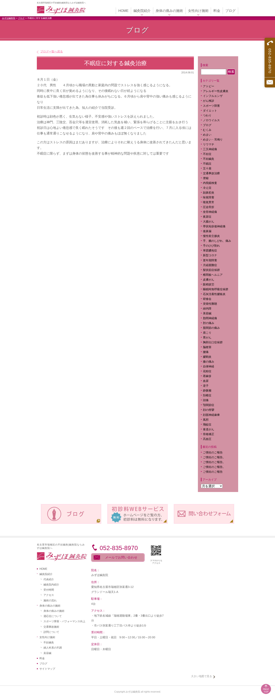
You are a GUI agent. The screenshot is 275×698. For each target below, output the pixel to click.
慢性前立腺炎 (211, 236)
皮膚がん (208, 279)
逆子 (206, 385)
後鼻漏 (207, 231)
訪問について (51, 631)
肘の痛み (208, 323)
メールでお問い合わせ (121, 557)
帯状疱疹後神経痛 (214, 226)
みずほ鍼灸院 (8, 18)
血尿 (206, 380)
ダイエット (210, 110)
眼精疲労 (208, 284)
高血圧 (207, 439)
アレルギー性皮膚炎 (215, 91)
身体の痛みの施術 (53, 610)
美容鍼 (207, 313)
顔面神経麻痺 (211, 414)
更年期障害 (210, 260)
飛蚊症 (207, 424)
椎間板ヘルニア (213, 274)
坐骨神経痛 (210, 211)
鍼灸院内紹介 (51, 584)
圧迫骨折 (208, 207)
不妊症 (207, 154)
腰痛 (206, 352)
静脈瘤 (207, 390)
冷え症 (207, 187)
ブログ (21, 18)
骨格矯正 (208, 434)
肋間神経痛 (210, 318)
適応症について (52, 616)
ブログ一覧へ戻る (51, 51)
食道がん (208, 429)
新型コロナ (210, 255)
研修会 (207, 298)
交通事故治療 (211, 173)
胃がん (207, 337)
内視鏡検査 (210, 182)
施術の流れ (50, 600)
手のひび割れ (211, 245)
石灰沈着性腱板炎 (214, 294)
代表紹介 (48, 579)
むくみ (207, 129)
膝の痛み (208, 361)
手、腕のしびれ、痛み (217, 240)
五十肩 (207, 168)
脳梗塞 (207, 347)
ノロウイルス (211, 120)
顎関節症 (208, 405)
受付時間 (48, 589)
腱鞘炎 (207, 356)
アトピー (208, 86)
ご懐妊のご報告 (213, 452)
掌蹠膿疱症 (210, 250)
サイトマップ (47, 668)
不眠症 (207, 163)
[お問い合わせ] (270, 82)
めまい (207, 134)
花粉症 (207, 371)
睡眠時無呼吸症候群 (215, 289)
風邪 (206, 419)
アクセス (48, 595)
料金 (42, 658)
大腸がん (208, 221)
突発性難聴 (210, 303)
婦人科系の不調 (52, 647)
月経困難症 (210, 265)
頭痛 (206, 400)
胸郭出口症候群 (213, 342)
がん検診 (208, 100)
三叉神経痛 (210, 149)
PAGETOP (266, 690)
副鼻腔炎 (208, 192)
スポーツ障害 (211, 105)
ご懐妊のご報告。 (214, 457)
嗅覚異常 (208, 202)
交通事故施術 (51, 626)
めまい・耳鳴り (213, 139)
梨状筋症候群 (211, 270)
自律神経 (208, 366)
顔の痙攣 (208, 409)
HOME (43, 568)
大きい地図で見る (201, 676)
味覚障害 (208, 197)
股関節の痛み (211, 327)
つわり (207, 115)
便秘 (206, 178)
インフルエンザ (213, 95)
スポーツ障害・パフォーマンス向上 (64, 621)
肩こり (210, 332)
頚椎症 (207, 395)
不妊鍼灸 (208, 158)
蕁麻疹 (210, 376)
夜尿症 (207, 216)
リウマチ (208, 144)
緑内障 (207, 308)
